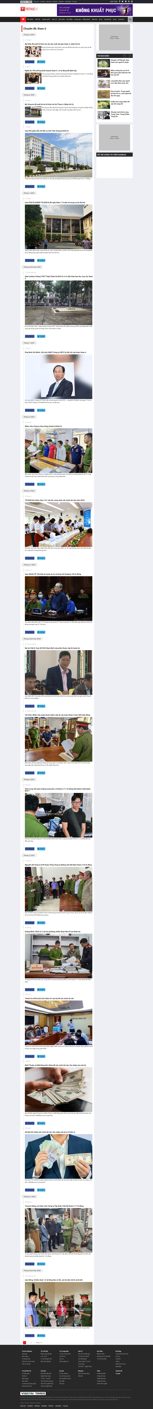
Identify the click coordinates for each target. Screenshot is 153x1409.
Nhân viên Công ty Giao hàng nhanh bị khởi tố (43, 426)
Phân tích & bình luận (28, 1361)
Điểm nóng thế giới (46, 1354)
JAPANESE (68, 1)
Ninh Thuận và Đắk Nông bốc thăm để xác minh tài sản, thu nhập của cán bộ (55, 1065)
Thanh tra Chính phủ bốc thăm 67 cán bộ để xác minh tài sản (49, 998)
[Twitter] (122, 1)
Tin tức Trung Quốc (64, 1354)
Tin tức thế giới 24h (46, 1359)
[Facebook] (119, 1)
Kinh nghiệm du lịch (65, 1378)
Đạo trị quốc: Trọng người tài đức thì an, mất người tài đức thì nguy (121, 93)
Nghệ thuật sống (45, 1376)
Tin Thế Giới (44, 1351)
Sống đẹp (118, 1366)
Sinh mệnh (25, 1381)
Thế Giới (37, 19)
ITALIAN (74, 1)
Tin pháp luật (26, 1359)
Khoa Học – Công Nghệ (82, 19)
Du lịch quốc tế (63, 1373)
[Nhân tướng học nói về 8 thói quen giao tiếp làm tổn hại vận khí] (104, 73)
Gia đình (118, 1359)
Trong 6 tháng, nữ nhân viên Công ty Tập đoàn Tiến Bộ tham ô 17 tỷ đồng (54, 1206)
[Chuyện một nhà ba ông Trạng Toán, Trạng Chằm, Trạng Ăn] (104, 115)
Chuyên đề (107, 19)
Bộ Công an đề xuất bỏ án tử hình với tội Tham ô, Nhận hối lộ (49, 104)
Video (115, 19)
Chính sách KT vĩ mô (84, 1361)
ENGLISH (36, 1)
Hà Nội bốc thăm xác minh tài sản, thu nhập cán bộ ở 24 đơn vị (50, 1132)
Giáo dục (24, 1354)
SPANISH (48, 1)
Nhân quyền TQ (63, 1361)
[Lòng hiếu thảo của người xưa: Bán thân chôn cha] (104, 84)
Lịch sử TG (44, 1356)
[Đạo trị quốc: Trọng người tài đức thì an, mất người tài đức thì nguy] (104, 94)
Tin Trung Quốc (64, 1351)
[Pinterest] (126, 1)
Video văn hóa (101, 1376)
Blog (100, 19)
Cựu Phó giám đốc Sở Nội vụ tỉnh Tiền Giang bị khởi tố (47, 131)
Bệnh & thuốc (100, 1354)
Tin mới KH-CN (26, 1371)
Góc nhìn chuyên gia (84, 1354)
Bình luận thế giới (46, 1361)
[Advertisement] (114, 37)
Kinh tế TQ (62, 1356)
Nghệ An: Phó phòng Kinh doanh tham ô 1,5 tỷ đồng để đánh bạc (51, 71)
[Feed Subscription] (23, 32)
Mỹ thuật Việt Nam (46, 1373)
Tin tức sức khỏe (101, 1359)
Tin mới (118, 1373)
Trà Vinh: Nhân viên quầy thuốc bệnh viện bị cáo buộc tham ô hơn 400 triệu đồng (58, 715)
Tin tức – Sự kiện (45, 1378)
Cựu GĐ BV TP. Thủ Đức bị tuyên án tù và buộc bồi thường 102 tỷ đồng (53, 574)
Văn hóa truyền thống (47, 1383)
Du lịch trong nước (64, 1376)
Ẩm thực (61, 1383)
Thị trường (81, 1364)
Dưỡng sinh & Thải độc (103, 1356)
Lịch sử (61, 1359)
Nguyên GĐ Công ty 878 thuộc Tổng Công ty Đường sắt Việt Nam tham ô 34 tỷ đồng (58, 865)
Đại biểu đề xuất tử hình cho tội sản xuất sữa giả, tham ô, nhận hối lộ (52, 44)
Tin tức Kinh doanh (83, 1356)
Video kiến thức (101, 1378)
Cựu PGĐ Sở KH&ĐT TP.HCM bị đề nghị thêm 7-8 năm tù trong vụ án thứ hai (55, 202)
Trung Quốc (46, 19)
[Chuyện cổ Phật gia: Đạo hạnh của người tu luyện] (104, 63)
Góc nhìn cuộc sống (83, 1373)
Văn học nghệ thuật (46, 1386)
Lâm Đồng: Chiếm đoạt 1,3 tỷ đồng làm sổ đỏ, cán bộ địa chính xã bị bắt (53, 1280)
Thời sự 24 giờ (26, 1364)
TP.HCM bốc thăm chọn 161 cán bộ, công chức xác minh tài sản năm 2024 (55, 500)
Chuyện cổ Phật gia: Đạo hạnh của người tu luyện (120, 61)
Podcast (121, 19)
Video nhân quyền (102, 1383)
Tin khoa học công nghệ (29, 1383)
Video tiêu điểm (101, 1373)
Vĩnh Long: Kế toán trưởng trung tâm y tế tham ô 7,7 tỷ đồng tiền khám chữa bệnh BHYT (57, 790)
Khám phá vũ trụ (27, 1386)
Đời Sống (69, 19)
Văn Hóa (94, 19)
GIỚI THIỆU (114, 1)
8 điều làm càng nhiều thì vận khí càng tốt (120, 103)
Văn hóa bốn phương (47, 1381)
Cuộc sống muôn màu (122, 1354)
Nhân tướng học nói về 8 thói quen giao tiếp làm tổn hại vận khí (121, 72)
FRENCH (61, 1)
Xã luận (80, 1376)
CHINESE (42, 1)
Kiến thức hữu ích (121, 1364)
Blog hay (80, 1371)
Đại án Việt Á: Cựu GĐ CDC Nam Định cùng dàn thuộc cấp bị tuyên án (52, 648)
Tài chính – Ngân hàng (85, 1366)
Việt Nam (30, 19)
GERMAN (55, 1)
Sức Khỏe (61, 19)
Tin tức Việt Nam (27, 1351)
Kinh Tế (54, 19)
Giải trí (118, 1361)
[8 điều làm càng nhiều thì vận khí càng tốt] (104, 105)
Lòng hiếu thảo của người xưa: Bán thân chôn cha (120, 82)
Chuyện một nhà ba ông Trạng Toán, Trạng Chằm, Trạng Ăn (120, 114)
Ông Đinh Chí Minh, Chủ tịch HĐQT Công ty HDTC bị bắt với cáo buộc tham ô (55, 352)
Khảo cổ (24, 1376)
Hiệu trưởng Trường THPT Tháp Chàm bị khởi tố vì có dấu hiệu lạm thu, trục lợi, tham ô (59, 277)
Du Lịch (61, 1371)
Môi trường (25, 1356)
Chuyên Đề (119, 1371)
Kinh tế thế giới (82, 1359)
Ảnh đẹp (61, 1381)
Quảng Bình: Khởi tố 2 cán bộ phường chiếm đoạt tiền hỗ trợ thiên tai (52, 932)
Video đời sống (101, 1381)
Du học (118, 1356)
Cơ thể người (26, 1373)
